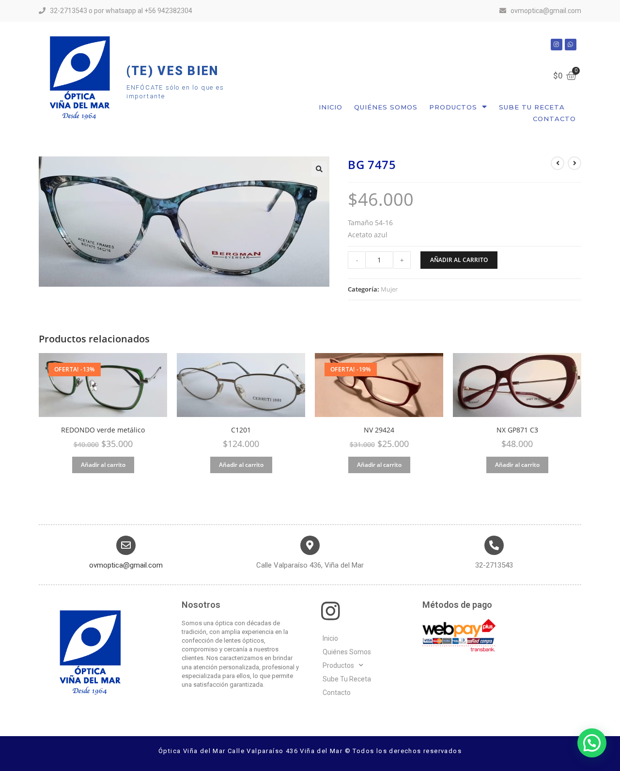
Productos (453, 107)
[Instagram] (556, 44)
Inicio (330, 107)
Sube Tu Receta (532, 107)
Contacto (554, 119)
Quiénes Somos (386, 107)
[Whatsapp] (570, 44)
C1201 (241, 430)
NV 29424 (379, 430)
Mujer (389, 289)
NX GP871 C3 (517, 430)
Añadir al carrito (459, 260)
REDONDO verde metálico (103, 430)
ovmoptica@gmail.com (126, 565)
